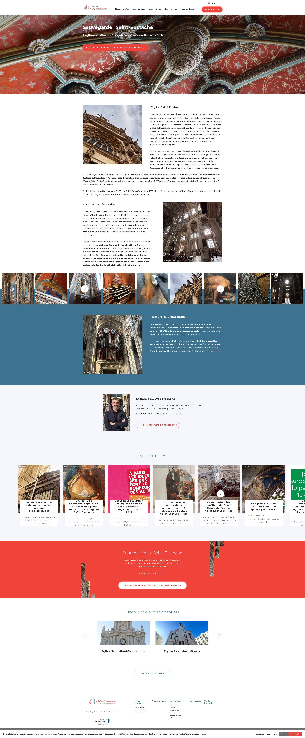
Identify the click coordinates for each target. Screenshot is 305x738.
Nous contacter (188, 9)
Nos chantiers (139, 9)
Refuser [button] (283, 734)
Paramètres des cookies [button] (266, 734)
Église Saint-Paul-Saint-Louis (123, 651)
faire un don (212, 9)
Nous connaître (122, 9)
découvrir (153, 85)
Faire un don (174, 705)
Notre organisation (141, 710)
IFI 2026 (172, 708)
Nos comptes (139, 713)
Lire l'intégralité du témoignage (158, 425)
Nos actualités (171, 9)
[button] (220, 288)
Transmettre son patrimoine (175, 717)
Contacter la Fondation (210, 702)
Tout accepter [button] (295, 734)
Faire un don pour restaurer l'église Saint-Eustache (152, 585)
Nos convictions (140, 707)
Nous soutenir (155, 9)
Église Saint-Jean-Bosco (182, 651)
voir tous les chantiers (152, 673)
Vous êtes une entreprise (174, 712)
